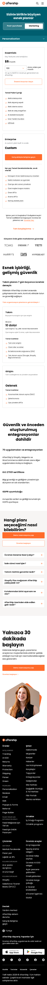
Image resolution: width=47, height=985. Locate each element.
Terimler (13, 969)
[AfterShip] (10, 3)
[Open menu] (42, 3)
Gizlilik (5, 969)
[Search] (37, 3)
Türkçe (9, 930)
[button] (14, 26)
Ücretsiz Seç (29, 220)
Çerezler (33, 969)
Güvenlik (23, 969)
